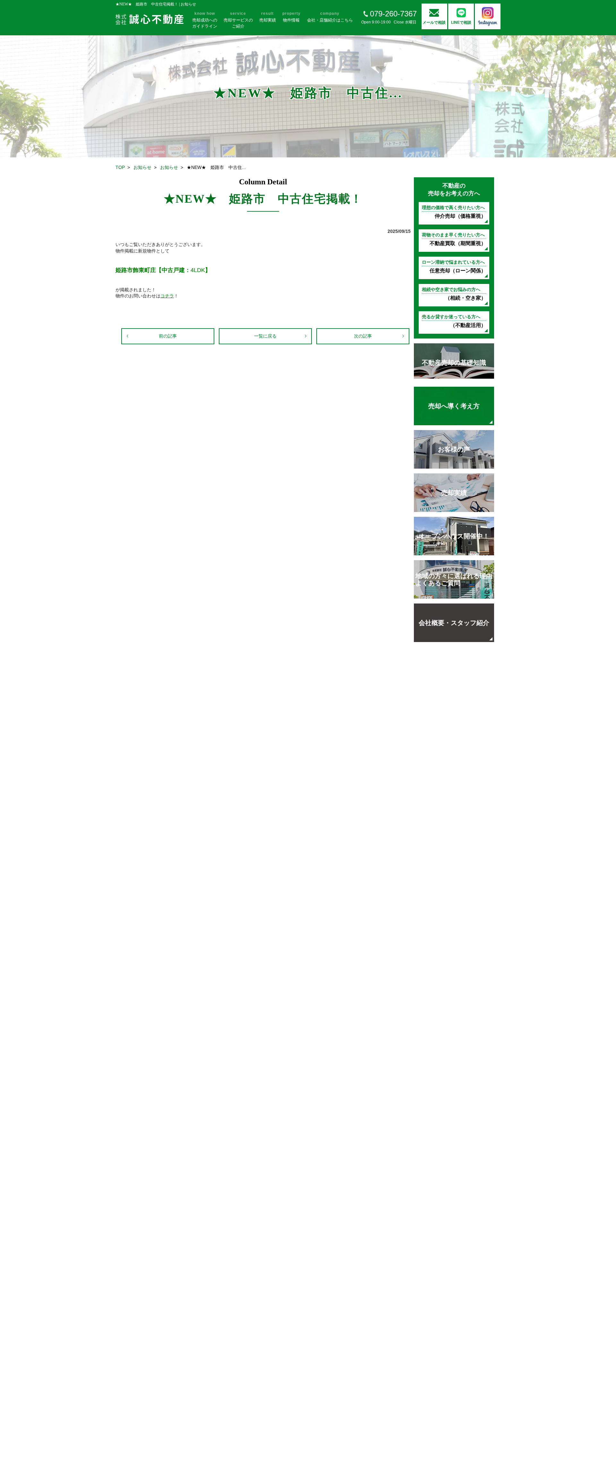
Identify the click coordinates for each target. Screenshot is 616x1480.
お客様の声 (454, 449)
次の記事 (363, 336)
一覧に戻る (265, 336)
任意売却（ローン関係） (454, 266)
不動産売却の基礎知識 (454, 362)
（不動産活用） (454, 321)
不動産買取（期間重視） (454, 239)
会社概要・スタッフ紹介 (454, 622)
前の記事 (168, 336)
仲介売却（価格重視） (454, 212)
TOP (120, 167)
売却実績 (454, 492)
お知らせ (142, 167)
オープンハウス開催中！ (454, 536)
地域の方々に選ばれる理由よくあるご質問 (453, 579)
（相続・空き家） (454, 294)
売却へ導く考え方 (454, 406)
